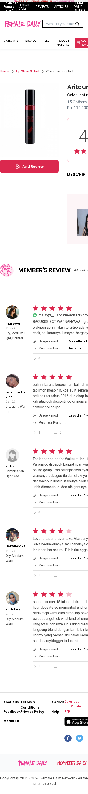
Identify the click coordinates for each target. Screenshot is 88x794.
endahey (13, 609)
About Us (11, 702)
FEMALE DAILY (24, 7)
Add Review (33, 166)
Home (4, 71)
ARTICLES (61, 7)
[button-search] (77, 24)
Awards (57, 702)
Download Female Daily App (11, 7)
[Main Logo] (22, 24)
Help (55, 711)
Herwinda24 (16, 546)
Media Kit (11, 721)
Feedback (12, 711)
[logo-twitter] (79, 739)
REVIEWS (42, 7)
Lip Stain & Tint (27, 71)
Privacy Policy (32, 711)
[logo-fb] (68, 739)
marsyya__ (15, 323)
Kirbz (10, 466)
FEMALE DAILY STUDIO (80, 7)
